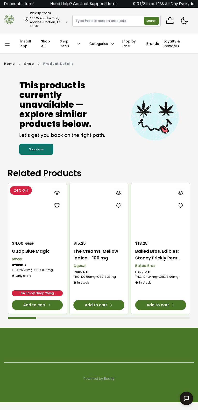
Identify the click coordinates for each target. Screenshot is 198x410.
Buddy (109, 378)
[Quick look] (57, 193)
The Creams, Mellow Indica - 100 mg (95, 254)
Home (9, 63)
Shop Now (36, 149)
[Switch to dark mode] (184, 21)
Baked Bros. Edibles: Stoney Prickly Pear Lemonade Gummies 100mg (158, 254)
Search (151, 21)
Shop (29, 63)
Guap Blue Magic (31, 251)
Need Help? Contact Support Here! (79, 4)
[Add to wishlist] (57, 205)
